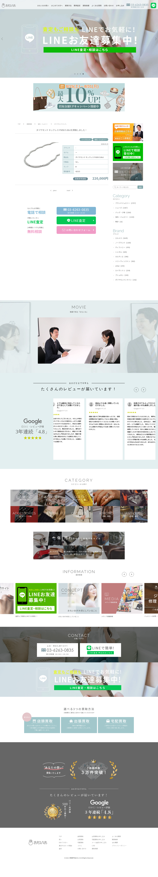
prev (55, 190)
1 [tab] (75, 74)
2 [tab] (78, 74)
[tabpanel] (79, 39)
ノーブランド (86, 139)
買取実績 (86, 5)
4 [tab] (83, 74)
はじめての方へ (57, 5)
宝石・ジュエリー (100, 139)
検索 (140, 187)
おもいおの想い (43, 5)
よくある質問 (96, 5)
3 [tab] (80, 74)
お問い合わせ (109, 5)
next (68, 190)
